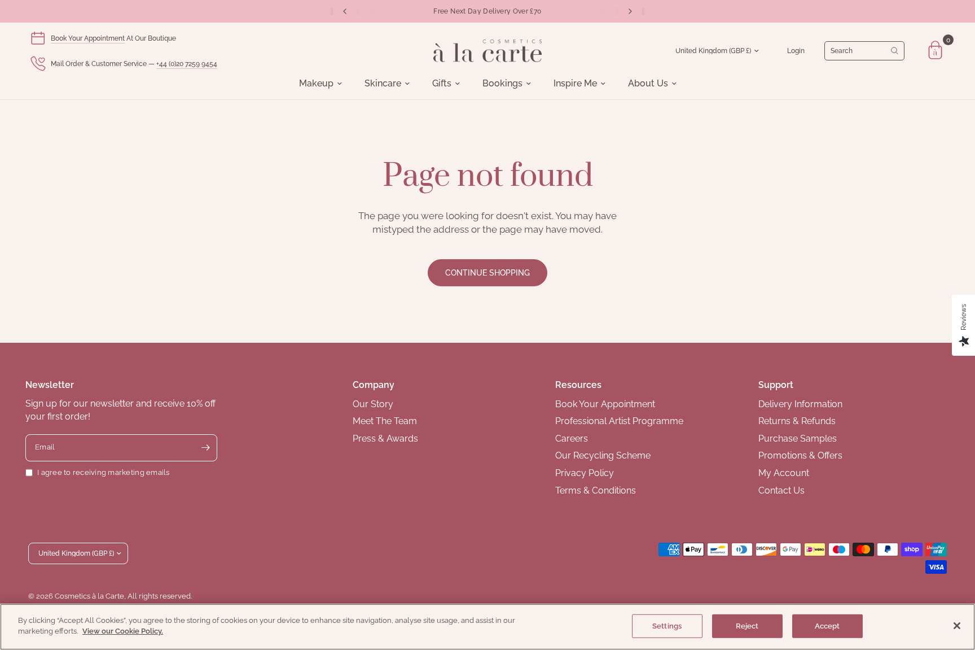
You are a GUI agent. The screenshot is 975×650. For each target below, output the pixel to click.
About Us (648, 83)
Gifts (441, 83)
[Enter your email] (206, 447)
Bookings (502, 83)
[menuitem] (320, 83)
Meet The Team (385, 421)
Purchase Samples (797, 438)
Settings (667, 626)
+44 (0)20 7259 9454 (186, 64)
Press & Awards (385, 438)
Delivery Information (800, 404)
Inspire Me (575, 83)
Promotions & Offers (800, 455)
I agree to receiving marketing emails (103, 472)
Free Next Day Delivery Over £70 (487, 11)
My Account (783, 473)
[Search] (864, 50)
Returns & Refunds (797, 421)
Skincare (382, 83)
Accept (827, 626)
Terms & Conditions (595, 490)
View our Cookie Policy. (122, 631)
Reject (747, 626)
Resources (578, 384)
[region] (487, 627)
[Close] (957, 625)
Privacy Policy (584, 473)
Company (373, 384)
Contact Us (781, 490)
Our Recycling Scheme (603, 455)
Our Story (373, 404)
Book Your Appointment (88, 38)
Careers (571, 438)
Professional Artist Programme (619, 421)
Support (775, 384)
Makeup (316, 83)
